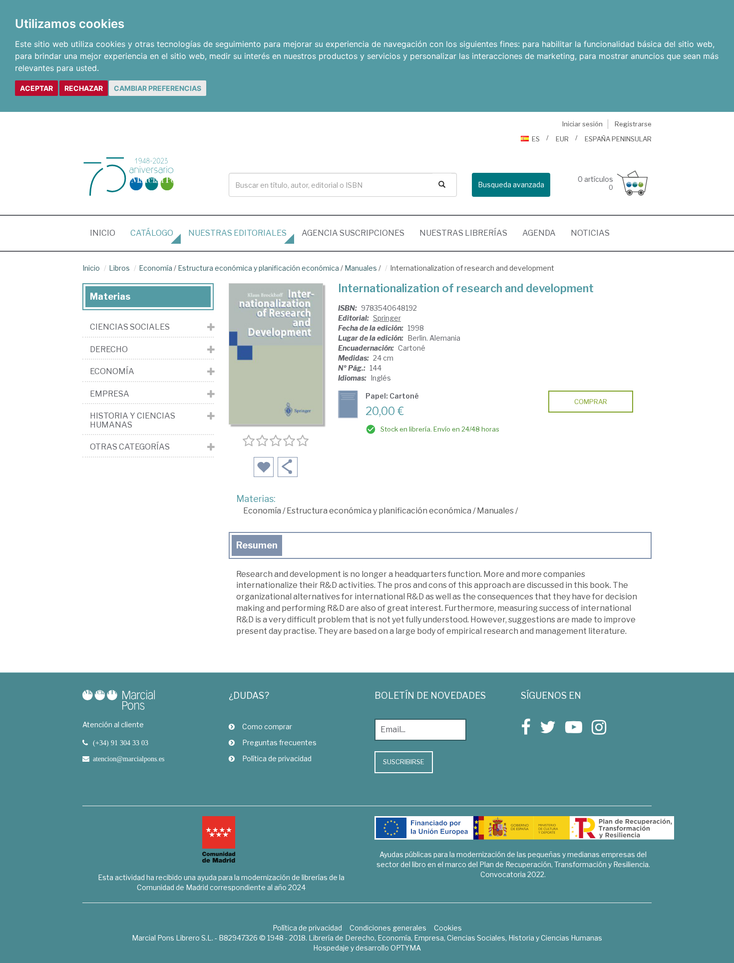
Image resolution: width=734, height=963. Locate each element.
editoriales (237, 233)
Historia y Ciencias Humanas (132, 420)
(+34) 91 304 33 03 (120, 742)
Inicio (106, 233)
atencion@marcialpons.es (128, 758)
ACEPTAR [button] (36, 88)
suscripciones (353, 233)
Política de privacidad (277, 758)
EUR (562, 139)
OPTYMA (405, 948)
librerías (463, 233)
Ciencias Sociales (130, 327)
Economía (155, 268)
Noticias (590, 233)
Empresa (109, 394)
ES (536, 139)
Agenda (539, 233)
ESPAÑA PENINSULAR (618, 139)
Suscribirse (403, 762)
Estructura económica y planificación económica (258, 268)
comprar (590, 402)
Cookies (448, 928)
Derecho (109, 349)
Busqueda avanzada (511, 184)
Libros (119, 268)
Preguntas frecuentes (279, 742)
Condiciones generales (388, 928)
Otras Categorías (130, 447)
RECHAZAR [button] (83, 88)
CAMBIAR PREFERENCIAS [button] (157, 88)
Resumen (257, 545)
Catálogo (151, 233)
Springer (387, 318)
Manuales (361, 268)
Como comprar (267, 726)
